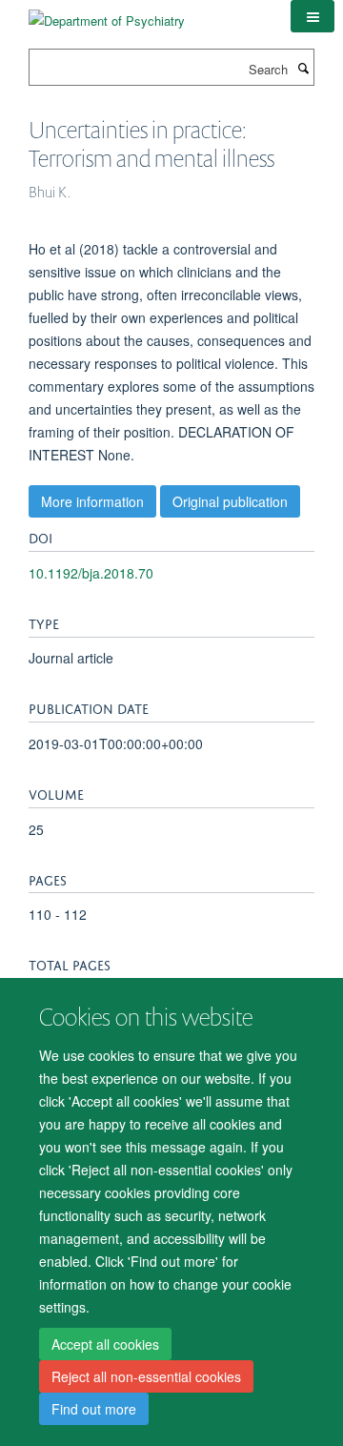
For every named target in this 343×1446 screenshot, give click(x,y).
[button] (312, 16)
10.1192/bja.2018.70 (91, 572)
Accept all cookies (105, 1344)
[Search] (303, 67)
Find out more (93, 1408)
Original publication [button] (230, 501)
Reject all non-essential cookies (146, 1376)
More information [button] (92, 501)
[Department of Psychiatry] (107, 14)
